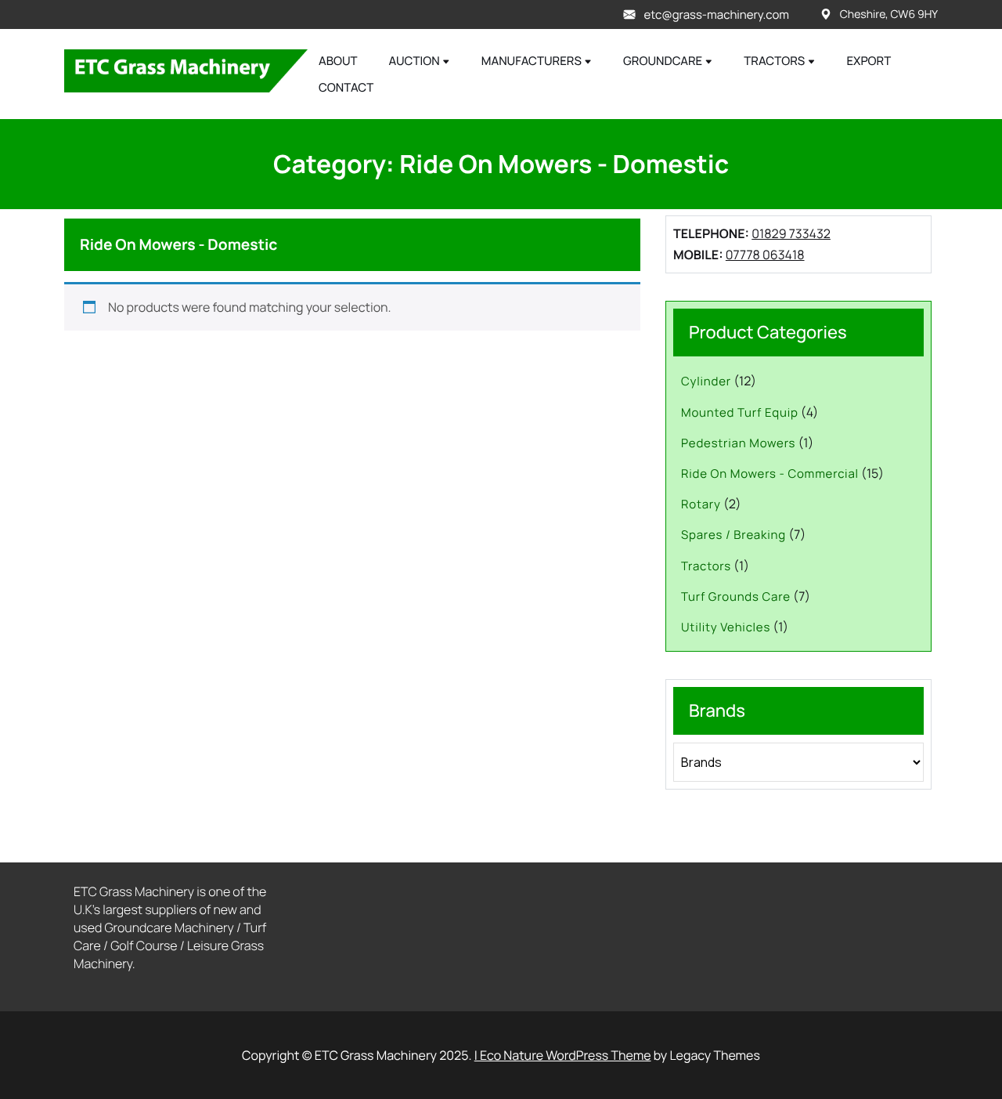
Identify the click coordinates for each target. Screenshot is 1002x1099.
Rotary (701, 504)
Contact (346, 87)
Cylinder (706, 381)
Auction (414, 60)
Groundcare (662, 60)
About (338, 60)
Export (868, 60)
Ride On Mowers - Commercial (770, 473)
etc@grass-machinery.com (716, 14)
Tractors (774, 60)
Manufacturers (531, 60)
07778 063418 (765, 254)
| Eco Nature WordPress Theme (562, 1055)
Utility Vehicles (725, 627)
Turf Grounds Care (736, 596)
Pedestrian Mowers (738, 443)
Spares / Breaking (733, 534)
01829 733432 (791, 233)
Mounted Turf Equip (739, 412)
